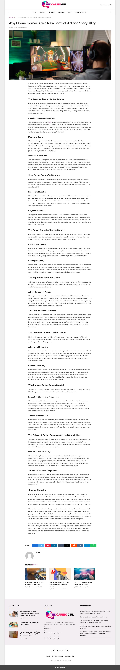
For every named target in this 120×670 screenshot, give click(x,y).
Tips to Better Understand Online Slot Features (83, 583)
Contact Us (69, 656)
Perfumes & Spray (80, 12)
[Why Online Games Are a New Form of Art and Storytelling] (60, 55)
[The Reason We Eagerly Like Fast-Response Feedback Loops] (59, 574)
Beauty (42, 12)
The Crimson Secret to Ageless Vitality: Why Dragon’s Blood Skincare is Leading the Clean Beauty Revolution (95, 633)
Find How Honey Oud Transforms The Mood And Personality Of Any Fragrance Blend (30, 634)
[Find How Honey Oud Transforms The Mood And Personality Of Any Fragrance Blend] (13, 634)
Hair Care (61, 12)
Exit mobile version (60, 668)
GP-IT (38, 552)
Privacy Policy (57, 656)
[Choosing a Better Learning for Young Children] (13, 625)
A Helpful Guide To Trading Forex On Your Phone (34, 583)
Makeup (52, 12)
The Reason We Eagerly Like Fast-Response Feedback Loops (59, 584)
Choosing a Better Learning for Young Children (29, 623)
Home (35, 12)
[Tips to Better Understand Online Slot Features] (84, 574)
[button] (10, 12)
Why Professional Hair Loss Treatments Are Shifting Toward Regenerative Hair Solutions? (29, 613)
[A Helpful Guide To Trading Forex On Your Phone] (35, 574)
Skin (69, 12)
